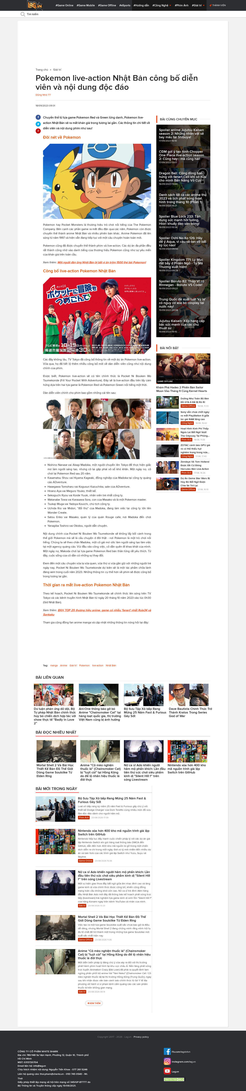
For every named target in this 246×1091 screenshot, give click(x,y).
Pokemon (84, 665)
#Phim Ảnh (182, 5)
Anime (63, 665)
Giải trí (73, 665)
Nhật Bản (111, 665)
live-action (97, 665)
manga (54, 665)
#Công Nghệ (161, 5)
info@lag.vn (39, 1065)
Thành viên (219, 5)
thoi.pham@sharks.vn (52, 1073)
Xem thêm (95, 1003)
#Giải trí (197, 5)
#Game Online (64, 5)
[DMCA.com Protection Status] (175, 1079)
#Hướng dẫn (141, 5)
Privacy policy (141, 1037)
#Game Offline (107, 5)
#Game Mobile (86, 5)
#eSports (124, 5)
